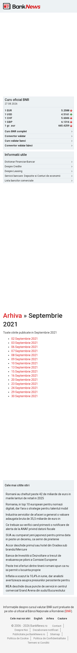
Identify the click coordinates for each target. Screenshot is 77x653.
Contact (56, 625)
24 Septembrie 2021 (24, 388)
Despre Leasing (13, 171)
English (38, 618)
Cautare (62, 618)
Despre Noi (21, 629)
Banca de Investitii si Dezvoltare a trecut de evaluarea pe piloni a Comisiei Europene (33, 557)
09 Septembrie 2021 (24, 359)
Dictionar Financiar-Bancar (20, 161)
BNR (68, 611)
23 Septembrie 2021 (24, 383)
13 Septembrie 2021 (24, 367)
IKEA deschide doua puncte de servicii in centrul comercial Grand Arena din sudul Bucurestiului (36, 588)
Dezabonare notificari (45, 629)
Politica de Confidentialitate (49, 638)
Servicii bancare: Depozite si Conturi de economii (32, 175)
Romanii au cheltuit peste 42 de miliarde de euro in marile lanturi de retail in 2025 (38, 496)
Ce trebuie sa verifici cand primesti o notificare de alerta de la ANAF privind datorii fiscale (37, 527)
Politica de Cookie (18, 638)
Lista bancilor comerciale (19, 180)
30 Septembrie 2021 (24, 396)
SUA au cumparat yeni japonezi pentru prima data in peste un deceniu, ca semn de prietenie (38, 537)
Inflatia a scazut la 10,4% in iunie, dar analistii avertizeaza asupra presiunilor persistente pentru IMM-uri (38, 578)
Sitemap (55, 634)
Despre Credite (13, 166)
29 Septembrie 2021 (24, 392)
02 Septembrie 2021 (24, 338)
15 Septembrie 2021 (24, 371)
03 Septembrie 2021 (24, 342)
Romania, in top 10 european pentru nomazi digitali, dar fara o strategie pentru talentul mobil (37, 506)
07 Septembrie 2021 (24, 351)
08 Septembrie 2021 (24, 355)
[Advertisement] (38, 54)
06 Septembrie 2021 (24, 347)
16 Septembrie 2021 (24, 375)
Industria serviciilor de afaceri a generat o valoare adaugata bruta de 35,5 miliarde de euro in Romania (37, 517)
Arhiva (12, 315)
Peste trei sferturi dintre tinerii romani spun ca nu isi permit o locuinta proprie (37, 568)
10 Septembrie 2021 (24, 363)
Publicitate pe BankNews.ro (29, 634)
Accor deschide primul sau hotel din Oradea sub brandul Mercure (36, 547)
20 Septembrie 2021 (24, 379)
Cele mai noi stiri (20, 618)
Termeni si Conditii (38, 642)
